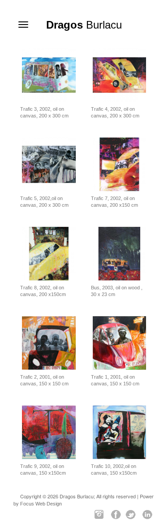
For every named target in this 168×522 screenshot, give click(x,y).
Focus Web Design (41, 503)
